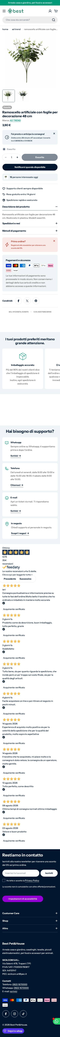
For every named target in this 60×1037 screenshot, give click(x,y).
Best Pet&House (18, 1024)
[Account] (50, 11)
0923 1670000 (19, 984)
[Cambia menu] (4, 11)
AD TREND (15, 120)
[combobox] (30, 19)
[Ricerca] (53, 20)
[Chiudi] (54, 133)
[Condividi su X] (27, 300)
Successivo (25, 578)
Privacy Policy (32, 880)
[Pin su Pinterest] (35, 300)
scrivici (13, 991)
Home (5, 29)
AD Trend (16, 29)
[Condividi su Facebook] (18, 300)
